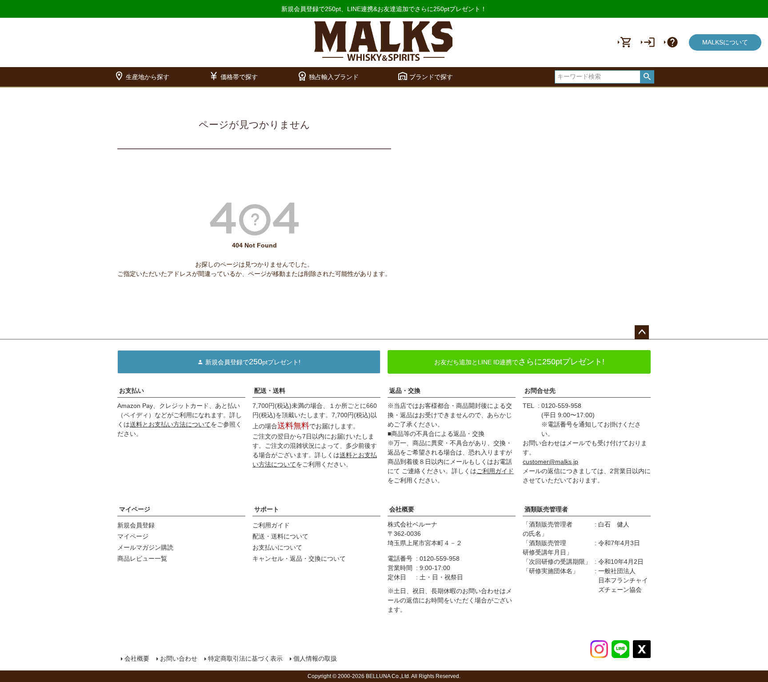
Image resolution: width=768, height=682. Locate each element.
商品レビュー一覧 (142, 558)
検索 (647, 77)
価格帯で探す (233, 76)
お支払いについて (277, 547)
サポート (266, 509)
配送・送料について (280, 536)
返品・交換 (404, 390)
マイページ (134, 509)
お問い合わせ (178, 658)
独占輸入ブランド (328, 76)
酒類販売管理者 (546, 509)
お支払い (131, 390)
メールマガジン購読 (145, 547)
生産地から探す (141, 76)
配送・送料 (269, 390)
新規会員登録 (136, 525)
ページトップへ (642, 332)
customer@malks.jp (550, 461)
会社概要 (401, 509)
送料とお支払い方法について (170, 424)
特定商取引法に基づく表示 (245, 658)
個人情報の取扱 (315, 658)
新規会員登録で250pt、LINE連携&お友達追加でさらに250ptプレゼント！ (384, 8)
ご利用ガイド (495, 471)
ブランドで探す (425, 76)
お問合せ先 (540, 390)
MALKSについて (725, 42)
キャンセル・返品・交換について (299, 558)
